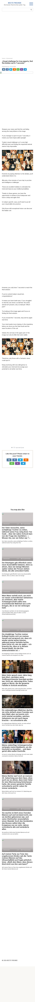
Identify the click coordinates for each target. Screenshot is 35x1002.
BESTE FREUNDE (14, 3)
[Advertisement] (17, 34)
